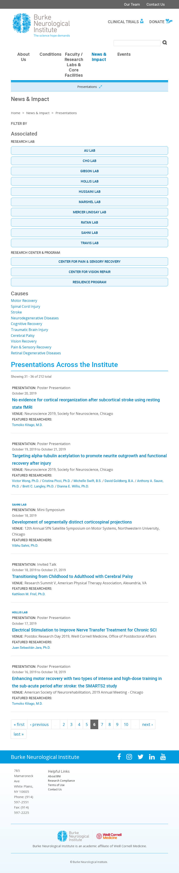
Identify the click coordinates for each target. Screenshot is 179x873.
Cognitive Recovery (26, 323)
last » (19, 734)
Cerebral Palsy (22, 335)
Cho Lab (89, 160)
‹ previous (39, 724)
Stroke (16, 312)
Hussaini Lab (89, 191)
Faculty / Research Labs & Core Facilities (74, 65)
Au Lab (89, 150)
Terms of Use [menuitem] (56, 785)
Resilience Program (89, 282)
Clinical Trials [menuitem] (123, 21)
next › (147, 724)
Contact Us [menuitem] (55, 789)
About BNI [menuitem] (54, 776)
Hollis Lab (89, 181)
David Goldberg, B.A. (119, 480)
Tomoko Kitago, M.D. (27, 425)
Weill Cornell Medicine (130, 846)
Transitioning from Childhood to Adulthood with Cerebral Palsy (72, 576)
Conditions (50, 55)
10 (126, 724)
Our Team (132, 4)
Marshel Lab (89, 202)
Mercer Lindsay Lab (89, 212)
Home (15, 113)
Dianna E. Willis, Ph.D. (73, 486)
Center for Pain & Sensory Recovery (89, 261)
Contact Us (155, 4)
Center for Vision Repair (89, 272)
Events (124, 55)
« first (19, 724)
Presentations (87, 87)
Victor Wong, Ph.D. (25, 480)
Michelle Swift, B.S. (88, 480)
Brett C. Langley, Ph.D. (38, 486)
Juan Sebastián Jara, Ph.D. (31, 647)
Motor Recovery (24, 300)
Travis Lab (89, 243)
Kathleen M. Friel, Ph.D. (28, 594)
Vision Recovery (24, 341)
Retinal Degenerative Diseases (36, 353)
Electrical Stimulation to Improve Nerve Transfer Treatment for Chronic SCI (84, 630)
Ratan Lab (89, 222)
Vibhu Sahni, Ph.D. (25, 545)
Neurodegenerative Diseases (35, 318)
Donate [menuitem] (156, 21)
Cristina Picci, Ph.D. (56, 480)
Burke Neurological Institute (45, 756)
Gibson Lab (89, 171)
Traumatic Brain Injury (29, 329)
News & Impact (38, 113)
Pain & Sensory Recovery (31, 347)
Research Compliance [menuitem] (61, 781)
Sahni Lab (89, 232)
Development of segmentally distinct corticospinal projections (72, 522)
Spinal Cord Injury (25, 306)
